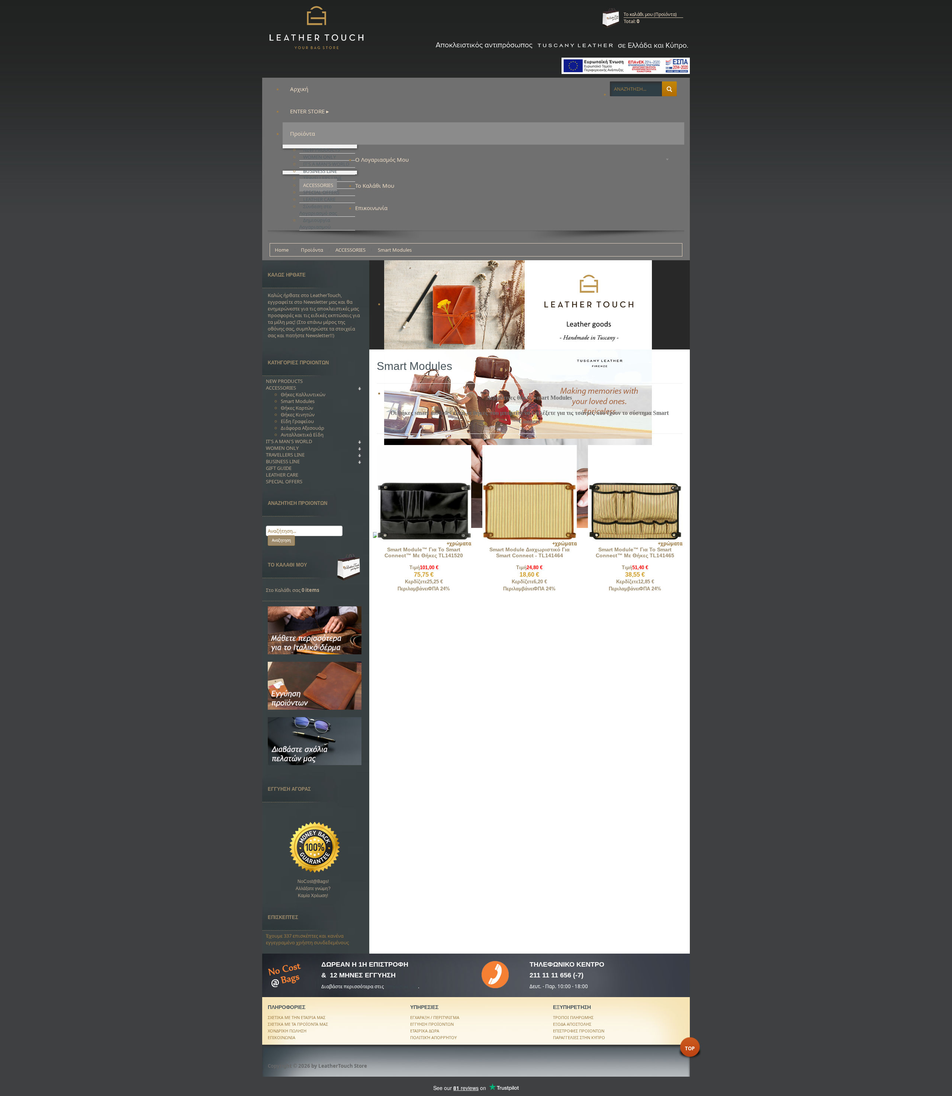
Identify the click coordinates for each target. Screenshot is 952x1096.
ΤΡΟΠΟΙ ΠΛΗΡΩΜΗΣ (573, 1017)
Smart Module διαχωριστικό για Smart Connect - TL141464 (529, 552)
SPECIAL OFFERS (284, 481)
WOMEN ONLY (282, 448)
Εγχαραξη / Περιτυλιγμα (434, 1017)
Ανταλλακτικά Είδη (302, 434)
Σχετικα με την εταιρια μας (296, 1017)
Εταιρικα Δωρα (424, 1031)
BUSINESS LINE (283, 461)
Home (282, 249)
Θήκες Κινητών (298, 414)
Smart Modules (298, 401)
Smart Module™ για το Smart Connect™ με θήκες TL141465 (635, 552)
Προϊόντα (312, 249)
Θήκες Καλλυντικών (303, 394)
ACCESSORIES (350, 249)
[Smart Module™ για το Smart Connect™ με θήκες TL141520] (424, 492)
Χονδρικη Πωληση (287, 1031)
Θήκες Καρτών (297, 407)
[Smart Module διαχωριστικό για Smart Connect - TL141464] (529, 492)
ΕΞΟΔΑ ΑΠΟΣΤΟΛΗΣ (572, 1024)
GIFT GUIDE (279, 468)
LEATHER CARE (282, 474)
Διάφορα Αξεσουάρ (302, 428)
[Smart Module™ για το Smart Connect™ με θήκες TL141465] (635, 492)
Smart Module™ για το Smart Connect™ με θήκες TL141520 (424, 552)
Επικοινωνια (281, 1037)
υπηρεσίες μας (401, 986)
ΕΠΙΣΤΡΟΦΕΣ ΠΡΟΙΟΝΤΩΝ (578, 1031)
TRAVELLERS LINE (285, 454)
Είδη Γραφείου (297, 421)
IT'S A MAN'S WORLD (289, 441)
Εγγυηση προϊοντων (432, 1024)
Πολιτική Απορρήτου (433, 1037)
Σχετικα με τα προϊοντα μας (298, 1024)
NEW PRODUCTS (284, 381)
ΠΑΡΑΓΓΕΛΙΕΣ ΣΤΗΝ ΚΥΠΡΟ (579, 1037)
